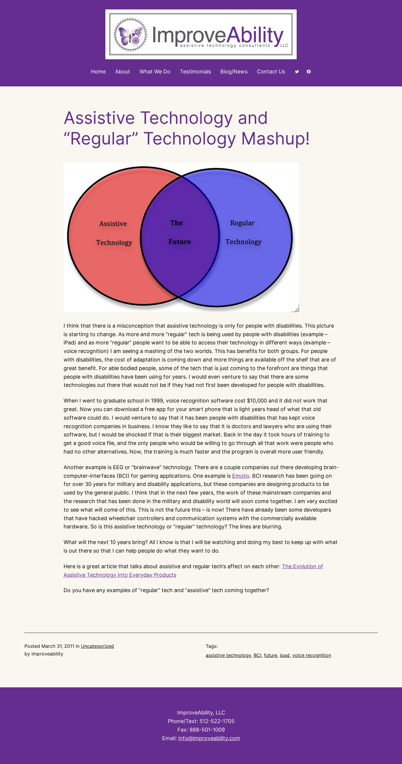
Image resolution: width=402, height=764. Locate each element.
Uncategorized (97, 646)
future (270, 655)
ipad (285, 655)
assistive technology (228, 655)
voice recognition (311, 655)
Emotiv (240, 476)
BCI (257, 655)
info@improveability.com (209, 738)
